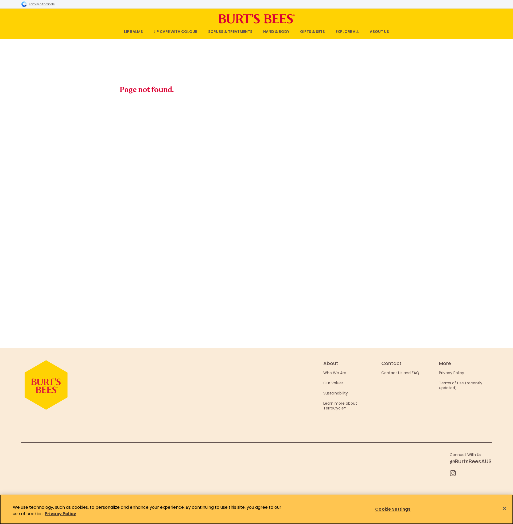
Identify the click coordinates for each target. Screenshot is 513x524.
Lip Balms (133, 31)
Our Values (333, 383)
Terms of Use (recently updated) (460, 385)
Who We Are (334, 372)
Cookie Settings (392, 509)
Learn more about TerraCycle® (340, 406)
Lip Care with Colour (175, 31)
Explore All (347, 31)
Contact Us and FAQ (400, 372)
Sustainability (335, 393)
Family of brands (42, 4)
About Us (379, 31)
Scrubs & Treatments (230, 31)
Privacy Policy (451, 372)
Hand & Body (276, 31)
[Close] (504, 508)
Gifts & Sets (312, 31)
